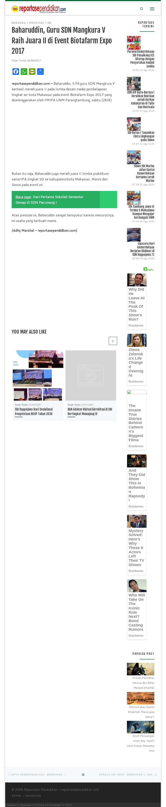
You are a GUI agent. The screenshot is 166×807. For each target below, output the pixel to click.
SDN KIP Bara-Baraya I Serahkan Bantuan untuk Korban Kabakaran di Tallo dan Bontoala (140, 100)
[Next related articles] (113, 341)
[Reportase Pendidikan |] (39, 8)
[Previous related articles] (103, 341)
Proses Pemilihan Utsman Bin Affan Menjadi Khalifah (143, 683)
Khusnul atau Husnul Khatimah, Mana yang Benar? (141, 712)
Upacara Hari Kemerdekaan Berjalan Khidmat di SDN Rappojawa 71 (142, 249)
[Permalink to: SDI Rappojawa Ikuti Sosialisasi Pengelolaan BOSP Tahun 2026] (38, 375)
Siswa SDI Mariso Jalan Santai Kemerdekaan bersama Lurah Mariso (144, 173)
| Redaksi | (11, 805)
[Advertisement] (64, 136)
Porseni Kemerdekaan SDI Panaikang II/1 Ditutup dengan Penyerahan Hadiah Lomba (140, 59)
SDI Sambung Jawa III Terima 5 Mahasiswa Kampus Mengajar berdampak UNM (141, 212)
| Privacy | (40, 805)
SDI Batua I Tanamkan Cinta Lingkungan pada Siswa (141, 136)
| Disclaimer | (55, 805)
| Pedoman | (26, 805)
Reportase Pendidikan (40, 789)
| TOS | (67, 805)
